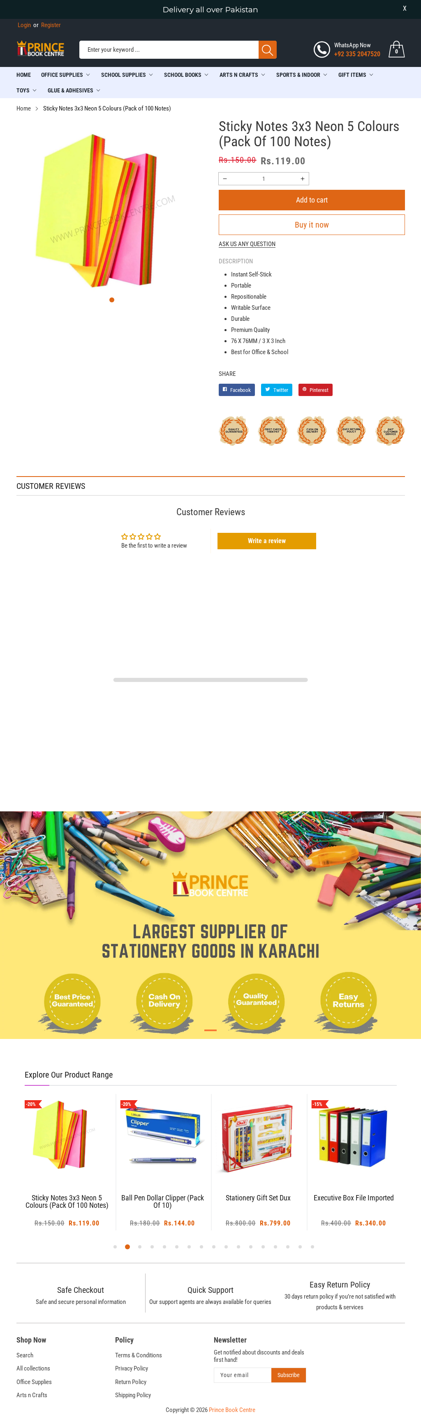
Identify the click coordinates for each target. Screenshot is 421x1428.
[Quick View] (77, 1156)
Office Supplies (62, 74)
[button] (112, 300)
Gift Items (352, 74)
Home (23, 74)
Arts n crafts (239, 74)
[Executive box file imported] (353, 1136)
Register (47, 25)
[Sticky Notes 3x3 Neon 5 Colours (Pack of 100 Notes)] (67, 1136)
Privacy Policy (131, 1368)
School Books (182, 74)
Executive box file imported (354, 1198)
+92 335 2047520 (357, 54)
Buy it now (312, 225)
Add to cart (312, 200)
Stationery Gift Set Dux (258, 1198)
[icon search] (268, 50)
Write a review (267, 541)
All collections (33, 1368)
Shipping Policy (133, 1395)
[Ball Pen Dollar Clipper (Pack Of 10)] (162, 1136)
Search (24, 1355)
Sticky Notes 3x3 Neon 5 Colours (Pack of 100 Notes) (67, 1201)
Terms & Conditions (138, 1355)
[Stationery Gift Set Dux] (258, 1136)
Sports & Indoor (298, 74)
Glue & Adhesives (70, 90)
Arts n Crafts (31, 1395)
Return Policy (130, 1382)
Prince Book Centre (232, 1410)
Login (24, 25)
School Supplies (123, 74)
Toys (23, 90)
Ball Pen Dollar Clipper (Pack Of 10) (162, 1201)
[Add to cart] (57, 1162)
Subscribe (289, 1375)
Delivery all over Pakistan (210, 9)
